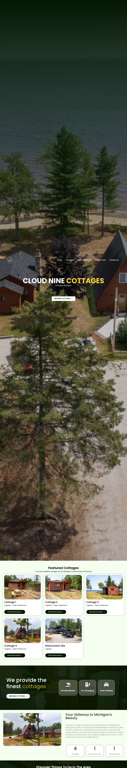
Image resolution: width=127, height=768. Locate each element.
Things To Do (100, 260)
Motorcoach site (84, 260)
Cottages (70, 260)
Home (59, 260)
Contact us (114, 260)
